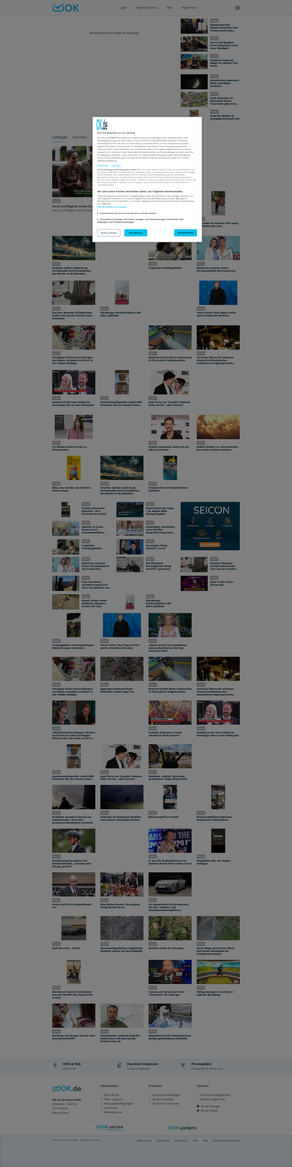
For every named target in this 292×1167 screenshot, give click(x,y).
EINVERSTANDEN (185, 232)
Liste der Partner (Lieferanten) (112, 207)
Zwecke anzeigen (109, 232)
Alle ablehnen (135, 232)
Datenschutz (102, 165)
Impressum (116, 165)
